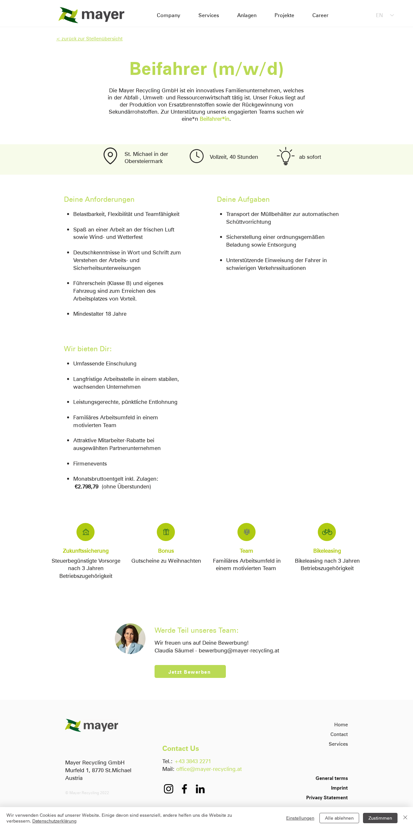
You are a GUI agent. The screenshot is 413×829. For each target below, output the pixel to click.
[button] (190, 671)
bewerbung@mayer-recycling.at (239, 650)
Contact (339, 734)
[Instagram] (168, 789)
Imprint (339, 787)
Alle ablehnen (339, 818)
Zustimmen (380, 818)
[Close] (405, 818)
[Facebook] (184, 789)
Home (341, 724)
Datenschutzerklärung (54, 821)
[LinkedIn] (200, 789)
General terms (332, 777)
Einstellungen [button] (300, 818)
